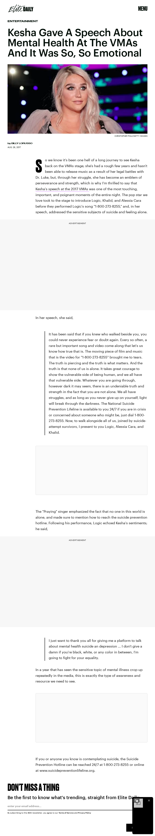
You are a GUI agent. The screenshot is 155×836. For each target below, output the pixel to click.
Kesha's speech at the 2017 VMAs (62, 189)
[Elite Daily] (21, 8)
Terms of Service (66, 813)
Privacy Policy (84, 813)
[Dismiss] (149, 800)
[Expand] (136, 800)
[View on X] (91, 470)
